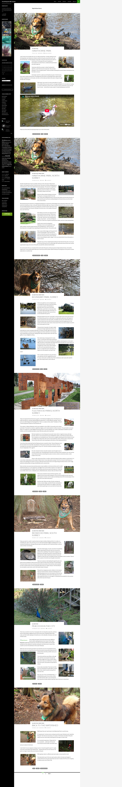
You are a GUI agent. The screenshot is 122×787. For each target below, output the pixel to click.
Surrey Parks (41, 173)
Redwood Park (36, 584)
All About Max (35, 48)
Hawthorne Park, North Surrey (45, 176)
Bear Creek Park (4, 200)
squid (3, 164)
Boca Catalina (4, 145)
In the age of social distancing (7, 192)
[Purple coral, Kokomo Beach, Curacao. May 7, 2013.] (6, 50)
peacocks (35, 683)
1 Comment (48, 415)
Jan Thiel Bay (4, 103)
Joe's (11, 133)
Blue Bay (7, 143)
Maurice (41, 53)
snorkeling (9, 163)
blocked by (7, 214)
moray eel (3, 156)
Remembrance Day (5, 160)
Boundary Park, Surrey (45, 297)
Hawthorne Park (41, 50)
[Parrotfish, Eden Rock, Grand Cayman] (6, 39)
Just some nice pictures (6, 194)
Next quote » (4, 15)
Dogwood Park (4, 203)
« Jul (3, 73)
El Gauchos (4, 150)
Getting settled (7, 177)
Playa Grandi (4, 106)
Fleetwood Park (4, 205)
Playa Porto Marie (5, 113)
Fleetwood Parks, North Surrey (46, 411)
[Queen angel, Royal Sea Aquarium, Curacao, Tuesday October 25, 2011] (6, 32)
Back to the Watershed (45, 725)
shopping (9, 161)
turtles (6, 166)
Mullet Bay (4, 158)
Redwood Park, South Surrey (44, 534)
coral (2, 148)
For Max (59, 1)
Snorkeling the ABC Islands (9, 1)
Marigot (9, 153)
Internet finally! (7, 181)
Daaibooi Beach (4, 100)
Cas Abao (3, 99)
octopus (9, 158)
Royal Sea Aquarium (5, 114)
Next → (50, 773)
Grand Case (8, 151)
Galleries (69, 1)
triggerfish (9, 164)
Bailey (55, 1)
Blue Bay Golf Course (5, 144)
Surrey (46, 255)
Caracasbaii (4, 97)
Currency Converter (7, 89)
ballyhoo (6, 142)
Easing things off (4, 189)
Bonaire (8, 145)
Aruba (4, 140)
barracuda (9, 142)
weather (3, 167)
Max (42, 255)
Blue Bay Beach (4, 96)
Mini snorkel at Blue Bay (6, 187)
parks (40, 491)
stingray (5, 164)
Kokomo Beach (4, 105)
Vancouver (9, 166)
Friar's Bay (3, 151)
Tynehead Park (4, 206)
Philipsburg (3, 159)
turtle (3, 166)
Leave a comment (48, 53)
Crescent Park (4, 202)
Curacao (5, 148)
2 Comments (48, 537)
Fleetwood (35, 491)
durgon (10, 148)
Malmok (9, 152)
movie (7, 156)
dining (8, 148)
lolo (7, 152)
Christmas (9, 147)
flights (10, 150)
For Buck (64, 1)
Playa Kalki (3, 108)
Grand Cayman (4, 152)
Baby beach (8, 140)
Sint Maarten (4, 163)
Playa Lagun (4, 111)
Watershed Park (44, 768)
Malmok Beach (5, 153)
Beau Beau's (4, 143)
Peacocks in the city (43, 626)
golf (6, 151)
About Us (74, 1)
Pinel (6, 159)
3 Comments (48, 180)
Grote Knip (4, 102)
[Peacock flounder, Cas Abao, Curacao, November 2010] (6, 24)
